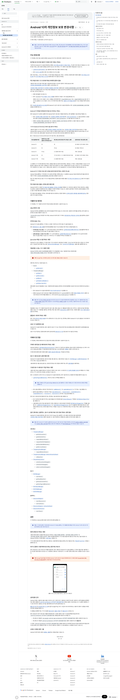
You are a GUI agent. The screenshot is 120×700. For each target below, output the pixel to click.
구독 (104, 696)
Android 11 (72, 684)
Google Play (46, 1)
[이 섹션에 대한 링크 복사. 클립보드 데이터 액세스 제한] (47, 316)
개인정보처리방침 (40, 680)
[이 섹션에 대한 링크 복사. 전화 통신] (36, 429)
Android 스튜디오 (109, 1)
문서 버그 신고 (106, 673)
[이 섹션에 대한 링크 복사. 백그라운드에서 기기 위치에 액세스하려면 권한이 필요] (62, 81)
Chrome (44, 690)
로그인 (117, 1)
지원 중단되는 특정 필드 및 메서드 (72, 215)
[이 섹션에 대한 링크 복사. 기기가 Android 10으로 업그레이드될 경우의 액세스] (59, 127)
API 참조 (88, 676)
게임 (38, 671)
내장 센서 (51, 611)
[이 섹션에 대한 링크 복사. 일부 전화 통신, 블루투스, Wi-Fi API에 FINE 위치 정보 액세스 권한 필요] (72, 412)
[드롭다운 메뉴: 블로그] (61, 1)
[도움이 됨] (86, 22)
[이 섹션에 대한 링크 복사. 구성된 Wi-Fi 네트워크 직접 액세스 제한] (54, 367)
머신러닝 (39, 673)
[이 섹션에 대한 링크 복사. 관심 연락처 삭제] (41, 208)
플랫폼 (3, 5)
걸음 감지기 (65, 611)
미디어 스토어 (38, 72)
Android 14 (72, 678)
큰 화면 (55, 671)
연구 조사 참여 (106, 678)
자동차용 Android (57, 678)
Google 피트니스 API (43, 606)
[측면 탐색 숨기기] (16, 697)
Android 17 (72, 671)
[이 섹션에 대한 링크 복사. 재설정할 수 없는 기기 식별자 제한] (51, 248)
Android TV (56, 680)
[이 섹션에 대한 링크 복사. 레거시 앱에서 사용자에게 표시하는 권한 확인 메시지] (61, 547)
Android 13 (72, 680)
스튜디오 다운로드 (90, 678)
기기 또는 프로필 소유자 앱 (44, 299)
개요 (3, 9)
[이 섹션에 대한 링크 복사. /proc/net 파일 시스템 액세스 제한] (51, 240)
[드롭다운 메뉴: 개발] (40, 1)
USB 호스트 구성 (59, 331)
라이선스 (31, 696)
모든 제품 (70, 690)
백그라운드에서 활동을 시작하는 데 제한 (51, 187)
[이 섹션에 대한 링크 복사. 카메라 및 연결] (41, 338)
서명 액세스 (48, 538)
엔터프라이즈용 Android (25, 673)
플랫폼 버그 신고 (106, 671)
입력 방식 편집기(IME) (40, 318)
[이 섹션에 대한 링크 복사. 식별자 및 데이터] (43, 201)
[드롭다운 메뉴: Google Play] (51, 1)
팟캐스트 (22, 684)
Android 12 (72, 682)
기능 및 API (51, 46)
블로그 (57, 1)
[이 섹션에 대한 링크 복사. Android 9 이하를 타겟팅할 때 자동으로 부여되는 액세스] (61, 111)
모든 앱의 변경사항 (61, 46)
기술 (14, 9)
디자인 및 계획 (28, 1)
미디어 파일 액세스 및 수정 (41, 76)
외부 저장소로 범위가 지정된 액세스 (62, 65)
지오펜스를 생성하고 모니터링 (40, 105)
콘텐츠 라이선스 (48, 644)
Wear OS (56, 673)
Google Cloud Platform (60, 690)
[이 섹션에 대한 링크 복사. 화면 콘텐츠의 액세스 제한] (46, 532)
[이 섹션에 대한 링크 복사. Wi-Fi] (34, 471)
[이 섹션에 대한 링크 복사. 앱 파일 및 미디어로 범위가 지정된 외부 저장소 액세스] (62, 62)
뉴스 (21, 680)
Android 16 (72, 673)
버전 (8, 9)
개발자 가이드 (89, 673)
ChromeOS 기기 (57, 676)
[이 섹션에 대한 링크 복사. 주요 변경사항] (41, 55)
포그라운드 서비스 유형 (47, 96)
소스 (21, 678)
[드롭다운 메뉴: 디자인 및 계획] (33, 1)
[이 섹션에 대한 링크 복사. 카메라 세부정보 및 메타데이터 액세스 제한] (56, 345)
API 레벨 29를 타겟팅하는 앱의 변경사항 (77, 46)
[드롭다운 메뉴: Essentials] (21, 1)
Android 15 (72, 676)
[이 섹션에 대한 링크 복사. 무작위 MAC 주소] (41, 221)
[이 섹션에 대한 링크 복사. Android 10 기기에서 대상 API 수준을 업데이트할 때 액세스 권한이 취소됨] (70, 171)
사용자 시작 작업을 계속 (69, 101)
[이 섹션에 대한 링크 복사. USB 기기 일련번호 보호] (45, 324)
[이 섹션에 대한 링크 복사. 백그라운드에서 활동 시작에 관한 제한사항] (55, 184)
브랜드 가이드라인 (37, 696)
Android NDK (90, 680)
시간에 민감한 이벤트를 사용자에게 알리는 (76, 193)
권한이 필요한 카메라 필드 (54, 352)
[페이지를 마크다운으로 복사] (80, 27)
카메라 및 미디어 (40, 678)
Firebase (50, 690)
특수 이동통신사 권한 (61, 301)
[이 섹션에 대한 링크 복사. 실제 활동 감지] (40, 597)
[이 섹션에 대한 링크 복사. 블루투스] (36, 496)
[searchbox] (9, 13)
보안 (21, 676)
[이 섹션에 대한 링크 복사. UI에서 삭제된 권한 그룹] (45, 629)
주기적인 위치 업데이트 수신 (74, 178)
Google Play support (107, 676)
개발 (37, 1)
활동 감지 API (33, 606)
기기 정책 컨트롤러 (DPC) (73, 370)
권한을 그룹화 (47, 632)
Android (22, 671)
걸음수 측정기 (57, 611)
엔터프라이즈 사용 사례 (38, 227)
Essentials (17, 1)
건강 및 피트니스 (40, 676)
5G (37, 682)
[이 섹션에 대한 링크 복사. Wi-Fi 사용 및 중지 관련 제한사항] (50, 356)
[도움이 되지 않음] (89, 22)
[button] (8, 31)
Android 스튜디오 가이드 (92, 671)
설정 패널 (70, 363)
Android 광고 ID (64, 310)
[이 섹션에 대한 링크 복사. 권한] (34, 517)
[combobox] (82, 1)
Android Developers (34, 22)
